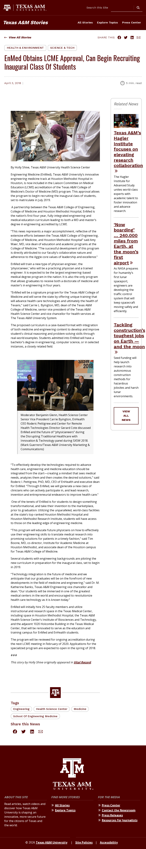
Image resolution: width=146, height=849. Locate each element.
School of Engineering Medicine (35, 716)
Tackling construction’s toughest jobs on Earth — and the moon (129, 335)
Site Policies (84, 842)
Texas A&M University (51, 842)
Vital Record (82, 662)
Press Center (131, 22)
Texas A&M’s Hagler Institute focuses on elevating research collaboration (128, 149)
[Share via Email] (138, 37)
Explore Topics (107, 22)
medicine (80, 709)
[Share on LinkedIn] (132, 37)
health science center (51, 709)
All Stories (85, 22)
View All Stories (20, 37)
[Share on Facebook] (119, 37)
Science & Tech (62, 47)
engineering (21, 709)
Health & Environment (25, 47)
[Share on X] (125, 37)
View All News (126, 416)
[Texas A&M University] (73, 774)
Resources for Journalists (119, 820)
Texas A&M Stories (25, 22)
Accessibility (109, 842)
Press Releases (112, 815)
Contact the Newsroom (118, 810)
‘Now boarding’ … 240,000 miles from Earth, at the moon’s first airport (126, 243)
